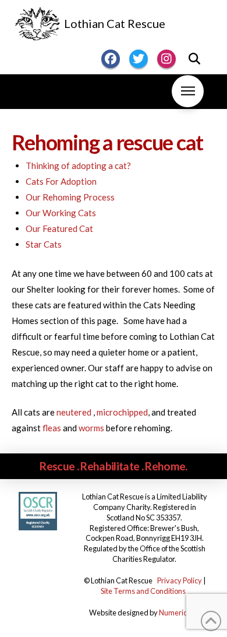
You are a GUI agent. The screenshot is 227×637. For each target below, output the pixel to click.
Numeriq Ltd (179, 612)
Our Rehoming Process (70, 197)
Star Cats (44, 244)
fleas (51, 428)
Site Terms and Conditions (143, 591)
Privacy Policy (179, 580)
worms (91, 428)
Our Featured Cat (59, 228)
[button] (194, 59)
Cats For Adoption (61, 181)
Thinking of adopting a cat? (78, 165)
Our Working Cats (61, 212)
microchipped (122, 412)
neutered (74, 412)
